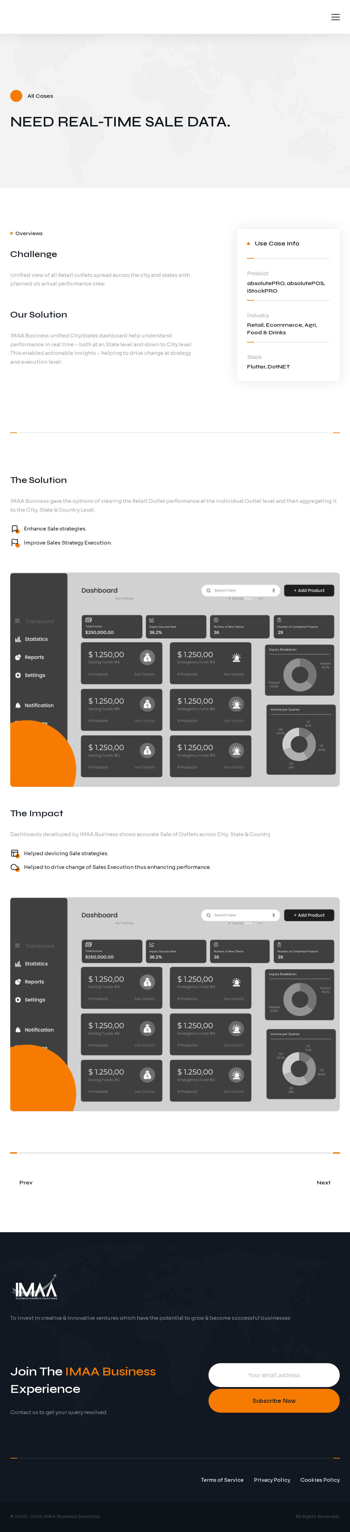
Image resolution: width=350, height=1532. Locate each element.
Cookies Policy (320, 1480)
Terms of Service (222, 1480)
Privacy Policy (272, 1480)
